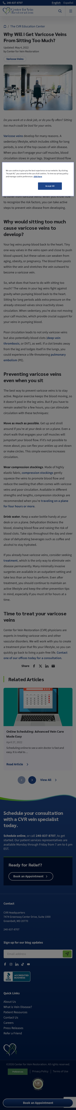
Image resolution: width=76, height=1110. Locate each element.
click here (38, 176)
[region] (38, 179)
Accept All (50, 186)
